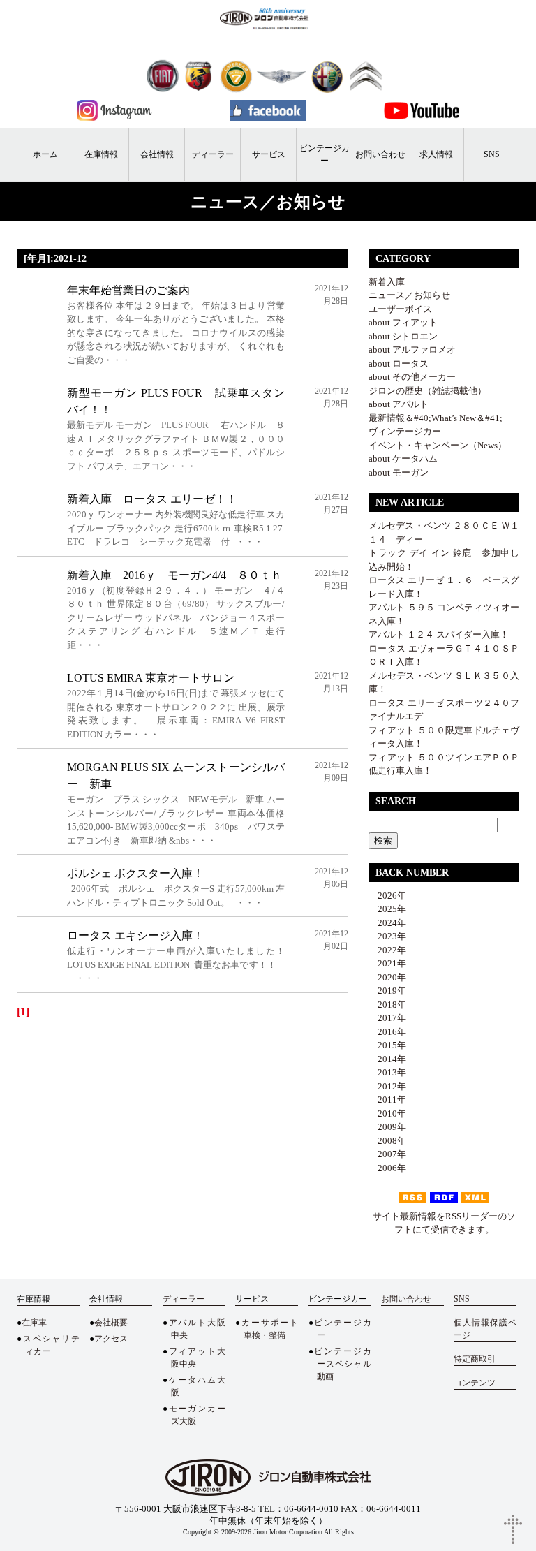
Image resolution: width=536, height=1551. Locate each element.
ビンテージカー (324, 154)
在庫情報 (101, 154)
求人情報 (436, 154)
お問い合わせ (380, 154)
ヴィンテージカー (404, 431)
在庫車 (34, 1323)
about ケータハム (403, 458)
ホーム (45, 154)
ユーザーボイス (400, 309)
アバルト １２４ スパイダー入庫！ (438, 634)
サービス (268, 154)
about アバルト (398, 404)
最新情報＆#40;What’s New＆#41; (435, 418)
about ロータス (398, 363)
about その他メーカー (412, 377)
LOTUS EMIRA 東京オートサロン (150, 678)
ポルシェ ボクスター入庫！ (135, 873)
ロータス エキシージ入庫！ (135, 935)
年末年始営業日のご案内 (128, 290)
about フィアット (403, 322)
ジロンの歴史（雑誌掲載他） (427, 390)
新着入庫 (386, 282)
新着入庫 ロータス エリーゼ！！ (152, 499)
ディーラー (213, 154)
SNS (492, 154)
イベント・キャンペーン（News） (437, 445)
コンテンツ (475, 1383)
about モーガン (398, 472)
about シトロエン (403, 336)
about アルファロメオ (412, 349)
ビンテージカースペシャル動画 (342, 1363)
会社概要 (111, 1323)
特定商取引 (475, 1359)
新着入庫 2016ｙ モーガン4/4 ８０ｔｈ (180, 575)
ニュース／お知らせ (409, 295)
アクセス (111, 1339)
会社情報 (157, 154)
